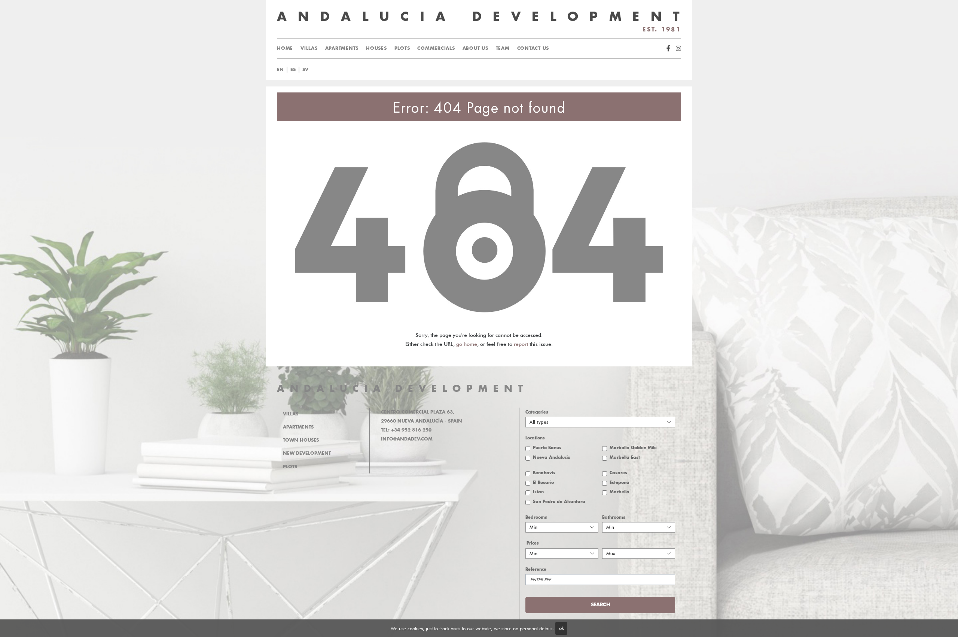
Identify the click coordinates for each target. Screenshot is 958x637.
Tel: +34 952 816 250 (406, 430)
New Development (307, 453)
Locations (535, 438)
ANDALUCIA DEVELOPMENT (402, 388)
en (280, 69)
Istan (538, 492)
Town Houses (301, 440)
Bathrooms (613, 517)
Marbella (619, 492)
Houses (376, 48)
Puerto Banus (547, 448)
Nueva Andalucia (552, 457)
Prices (533, 543)
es (293, 69)
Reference (535, 569)
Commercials (436, 48)
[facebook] (668, 48)
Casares (618, 473)
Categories (536, 412)
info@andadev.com (407, 439)
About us (475, 48)
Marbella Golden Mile (633, 448)
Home (285, 48)
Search (488, 69)
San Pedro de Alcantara (559, 502)
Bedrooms (536, 517)
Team (503, 48)
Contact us (533, 48)
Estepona (619, 483)
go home (466, 344)
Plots (402, 48)
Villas (309, 48)
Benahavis (544, 473)
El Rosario (543, 483)
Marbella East (625, 457)
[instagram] (678, 48)
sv (305, 69)
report (521, 344)
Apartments (342, 48)
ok (561, 628)
